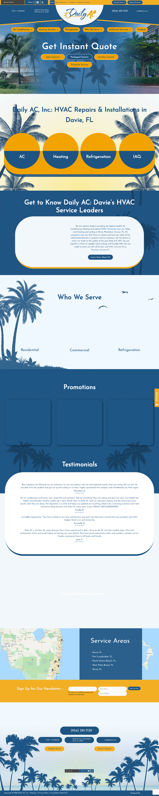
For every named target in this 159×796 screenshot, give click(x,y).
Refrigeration (71, 30)
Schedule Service (79, 65)
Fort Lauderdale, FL (102, 657)
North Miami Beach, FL (104, 661)
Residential (30, 350)
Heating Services (47, 30)
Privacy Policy (43, 793)
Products (141, 30)
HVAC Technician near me (112, 229)
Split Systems (53, 57)
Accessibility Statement (58, 793)
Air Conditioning (21, 30)
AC (22, 157)
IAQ (137, 157)
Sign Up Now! (134, 688)
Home (52, 2)
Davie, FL (97, 652)
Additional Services (118, 30)
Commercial (79, 350)
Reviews (72, 2)
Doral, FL (97, 669)
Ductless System (106, 57)
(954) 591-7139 (120, 11)
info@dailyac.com (142, 11)
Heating (60, 157)
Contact (87, 2)
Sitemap (33, 793)
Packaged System (80, 57)
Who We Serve (92, 30)
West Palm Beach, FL (103, 665)
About (57, 2)
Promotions (80, 2)
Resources (63, 2)
